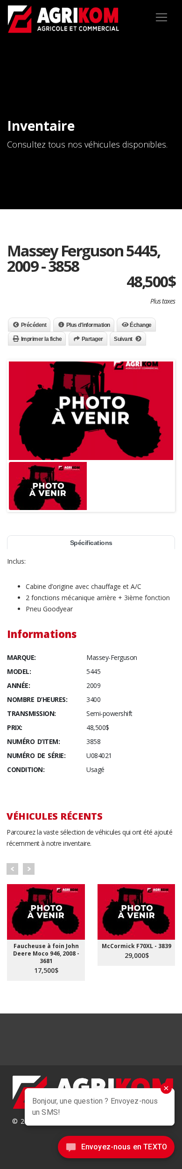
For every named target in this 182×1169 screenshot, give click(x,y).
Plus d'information (88, 325)
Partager (92, 339)
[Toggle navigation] (161, 17)
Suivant (123, 339)
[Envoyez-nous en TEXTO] (116, 1149)
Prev (12, 869)
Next (29, 869)
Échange (141, 325)
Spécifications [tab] (91, 542)
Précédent (34, 325)
